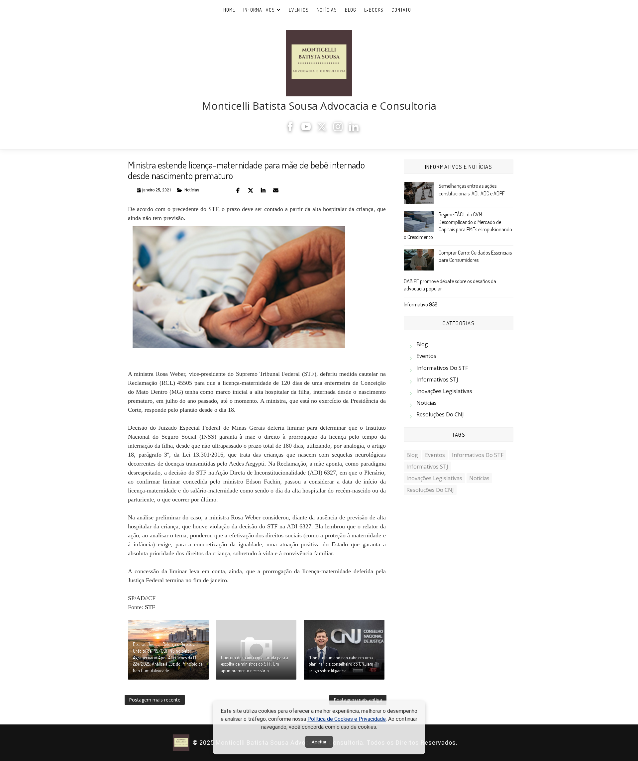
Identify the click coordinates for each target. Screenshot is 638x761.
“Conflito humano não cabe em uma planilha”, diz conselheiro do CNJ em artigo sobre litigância (341, 664)
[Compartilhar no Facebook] (238, 190)
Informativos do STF (442, 368)
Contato (401, 10)
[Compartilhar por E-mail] (275, 190)
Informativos (259, 10)
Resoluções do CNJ (440, 414)
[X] (322, 129)
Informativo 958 (421, 304)
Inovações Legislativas (444, 391)
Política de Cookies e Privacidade (346, 719)
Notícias (327, 10)
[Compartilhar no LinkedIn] (263, 190)
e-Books (373, 10)
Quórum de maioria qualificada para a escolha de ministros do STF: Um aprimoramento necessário (254, 664)
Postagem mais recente (154, 700)
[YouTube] (306, 129)
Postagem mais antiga (358, 700)
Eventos (299, 10)
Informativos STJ (437, 379)
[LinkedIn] (354, 129)
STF (150, 607)
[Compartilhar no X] (250, 190)
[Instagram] (338, 129)
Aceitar (319, 741)
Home (229, 10)
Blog (350, 10)
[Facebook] (290, 129)
